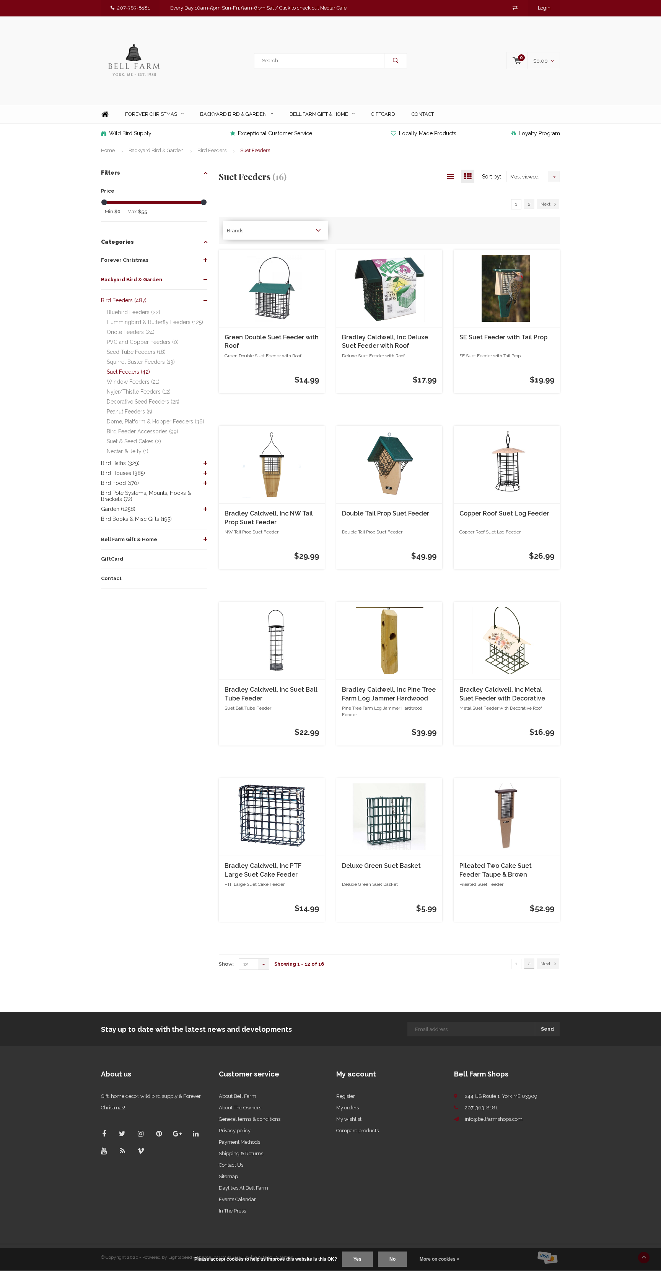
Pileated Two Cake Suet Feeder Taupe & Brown (495, 870)
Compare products (357, 1130)
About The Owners (240, 1108)
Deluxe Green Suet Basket (381, 865)
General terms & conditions (249, 1119)
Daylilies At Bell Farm (243, 1188)
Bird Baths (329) (120, 463)
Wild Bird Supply (130, 133)
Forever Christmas (151, 114)
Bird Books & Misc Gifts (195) (136, 519)
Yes (357, 1259)
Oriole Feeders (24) (131, 332)
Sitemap (228, 1176)
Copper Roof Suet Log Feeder (504, 513)
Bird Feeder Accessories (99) (142, 431)
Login (544, 8)
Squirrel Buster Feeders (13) (141, 362)
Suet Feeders (255, 150)
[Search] (395, 60)
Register (345, 1096)
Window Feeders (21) (133, 382)
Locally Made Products (427, 133)
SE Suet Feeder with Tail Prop (503, 337)
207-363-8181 (133, 8)
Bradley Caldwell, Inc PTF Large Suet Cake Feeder (263, 870)
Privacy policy (235, 1130)
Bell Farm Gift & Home (319, 114)
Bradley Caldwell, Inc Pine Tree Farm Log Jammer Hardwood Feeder (389, 694)
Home (104, 114)
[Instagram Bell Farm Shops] (140, 1133)
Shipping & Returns (241, 1153)
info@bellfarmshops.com (494, 1119)
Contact (423, 114)
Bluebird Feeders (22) (133, 312)
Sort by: (491, 176)
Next (545, 204)
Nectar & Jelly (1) (127, 451)
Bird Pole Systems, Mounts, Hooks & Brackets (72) (146, 496)
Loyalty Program (539, 133)
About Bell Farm (237, 1096)
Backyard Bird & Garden (233, 114)
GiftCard (383, 114)
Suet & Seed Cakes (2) (134, 441)
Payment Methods (239, 1142)
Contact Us (231, 1165)
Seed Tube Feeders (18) (136, 352)
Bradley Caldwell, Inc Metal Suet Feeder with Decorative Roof (502, 694)
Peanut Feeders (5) (129, 412)
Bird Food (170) (120, 483)
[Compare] (515, 8)
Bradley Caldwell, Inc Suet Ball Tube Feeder (271, 694)
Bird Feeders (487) (124, 300)
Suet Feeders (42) (128, 372)
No (392, 1259)
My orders (347, 1108)
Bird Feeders (211, 150)
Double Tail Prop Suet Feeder (385, 513)
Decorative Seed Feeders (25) (143, 402)
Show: (226, 964)
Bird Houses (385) (123, 473)
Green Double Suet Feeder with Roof (272, 342)
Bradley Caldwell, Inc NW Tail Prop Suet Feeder (269, 518)
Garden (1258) (118, 509)
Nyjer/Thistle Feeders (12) (139, 392)
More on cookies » (439, 1259)
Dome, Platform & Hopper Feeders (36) (155, 421)
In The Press (232, 1211)
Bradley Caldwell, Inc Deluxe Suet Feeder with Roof (385, 342)
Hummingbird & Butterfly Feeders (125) (155, 322)
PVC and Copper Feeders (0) (143, 342)
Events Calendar (237, 1199)
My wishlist (348, 1119)
